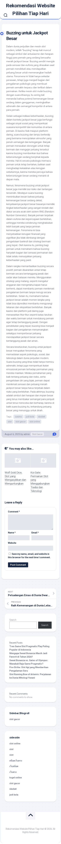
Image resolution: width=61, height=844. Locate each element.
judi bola (30, 416)
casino (18, 416)
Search (12, 620)
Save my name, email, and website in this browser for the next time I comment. (29, 556)
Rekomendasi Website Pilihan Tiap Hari (30, 9)
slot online (35, 421)
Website (12, 543)
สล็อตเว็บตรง (15, 760)
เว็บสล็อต (13, 766)
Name (12, 532)
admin (27, 434)
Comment (14, 511)
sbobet (41, 416)
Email (35, 532)
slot (10, 421)
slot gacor (20, 421)
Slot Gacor (37, 434)
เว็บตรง (13, 772)
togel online (15, 777)
